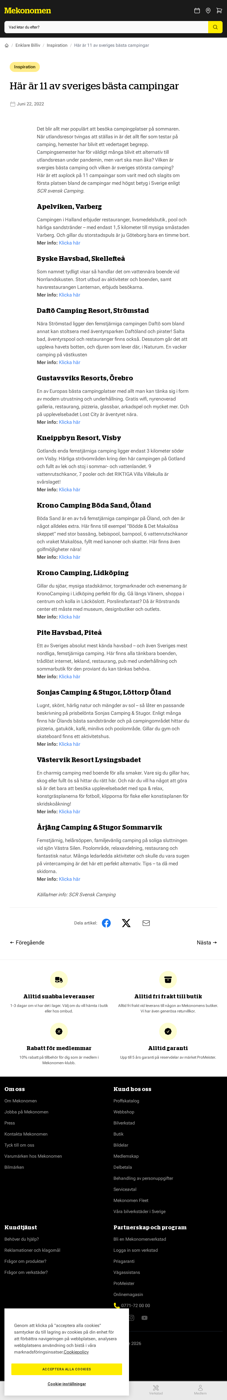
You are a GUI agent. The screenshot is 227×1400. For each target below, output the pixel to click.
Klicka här (69, 243)
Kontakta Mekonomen (26, 1134)
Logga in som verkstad (136, 1250)
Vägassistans (127, 1272)
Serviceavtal (125, 1189)
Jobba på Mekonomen (26, 1112)
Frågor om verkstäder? (26, 1272)
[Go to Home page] (27, 10)
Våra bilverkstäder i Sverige (140, 1211)
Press (9, 1123)
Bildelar (121, 1145)
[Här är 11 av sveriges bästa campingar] (145, 923)
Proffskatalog (126, 1100)
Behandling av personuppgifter (143, 1178)
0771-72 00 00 (135, 1305)
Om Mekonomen (20, 1100)
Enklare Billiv (28, 45)
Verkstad (156, 1393)
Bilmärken (14, 1167)
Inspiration (57, 45)
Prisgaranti (124, 1261)
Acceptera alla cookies (66, 1369)
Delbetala (123, 1167)
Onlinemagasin (128, 1294)
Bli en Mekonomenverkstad (140, 1239)
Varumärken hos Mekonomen (33, 1156)
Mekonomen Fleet (131, 1200)
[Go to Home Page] (6, 45)
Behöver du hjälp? (21, 1239)
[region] (66, 1352)
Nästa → (207, 942)
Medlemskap (126, 1156)
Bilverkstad (124, 1123)
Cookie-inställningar (67, 1384)
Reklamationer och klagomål (32, 1250)
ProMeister (124, 1283)
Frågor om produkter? (25, 1261)
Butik (118, 1134)
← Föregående (27, 942)
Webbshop (124, 1112)
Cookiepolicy (76, 1352)
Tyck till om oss (19, 1145)
